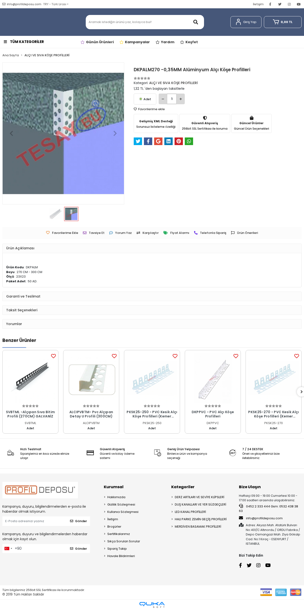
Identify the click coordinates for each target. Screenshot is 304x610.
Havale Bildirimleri (121, 556)
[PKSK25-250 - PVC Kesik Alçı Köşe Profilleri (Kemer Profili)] (152, 378)
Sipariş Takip (117, 548)
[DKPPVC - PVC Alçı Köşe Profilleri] (212, 378)
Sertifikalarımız (118, 534)
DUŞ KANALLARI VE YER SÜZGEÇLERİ (200, 504)
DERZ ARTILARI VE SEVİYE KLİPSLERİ (199, 497)
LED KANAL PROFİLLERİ (190, 512)
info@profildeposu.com (264, 518)
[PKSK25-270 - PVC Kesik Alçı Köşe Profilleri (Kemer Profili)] (273, 378)
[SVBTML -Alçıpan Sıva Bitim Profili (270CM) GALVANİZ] (30, 378)
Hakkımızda (116, 497)
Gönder (81, 521)
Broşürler (114, 526)
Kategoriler (183, 487)
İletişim (258, 4)
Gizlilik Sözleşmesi (121, 504)
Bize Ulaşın (250, 487)
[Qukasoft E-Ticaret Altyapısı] (152, 605)
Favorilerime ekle (151, 109)
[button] (245, 22)
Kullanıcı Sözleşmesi (122, 512)
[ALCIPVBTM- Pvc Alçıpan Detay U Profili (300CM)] (91, 378)
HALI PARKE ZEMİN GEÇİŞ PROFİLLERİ (201, 519)
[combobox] (8, 548)
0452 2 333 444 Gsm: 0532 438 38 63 (268, 508)
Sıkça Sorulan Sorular (123, 541)
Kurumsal (114, 487)
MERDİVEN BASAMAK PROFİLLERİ (198, 526)
